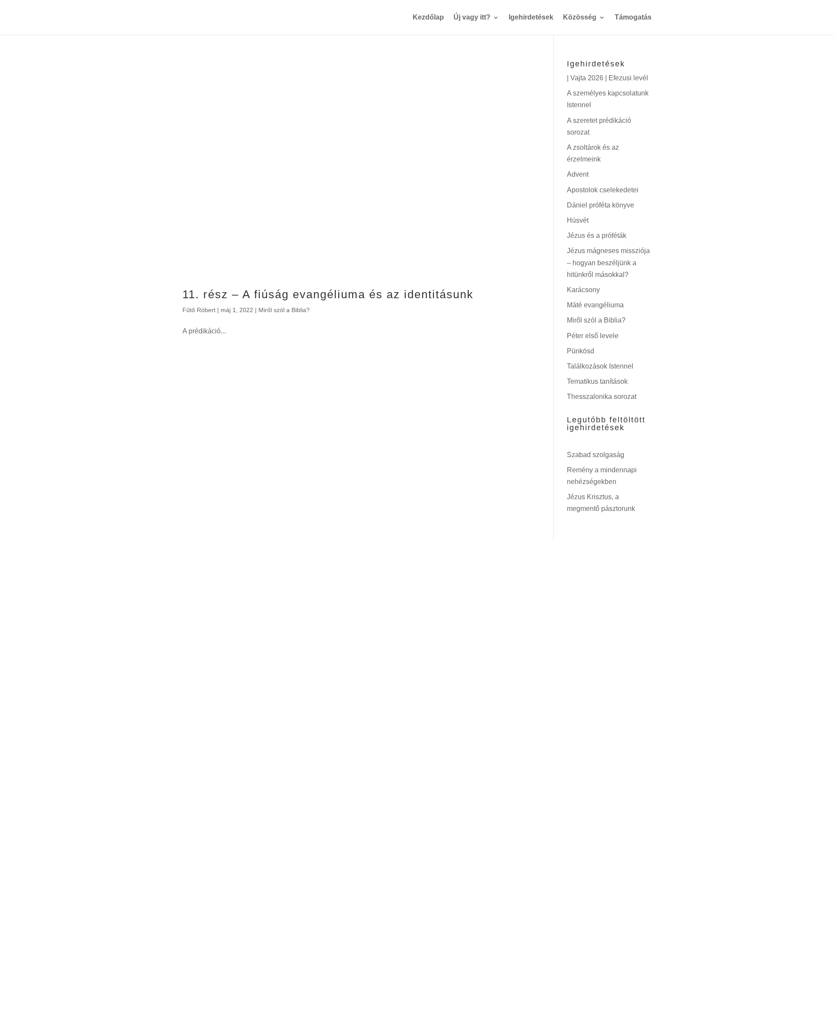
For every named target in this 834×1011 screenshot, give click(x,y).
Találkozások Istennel (600, 366)
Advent (578, 174)
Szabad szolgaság (595, 454)
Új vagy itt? (471, 17)
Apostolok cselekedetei (603, 190)
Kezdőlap (428, 17)
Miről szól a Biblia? (284, 309)
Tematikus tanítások (597, 381)
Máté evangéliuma (595, 305)
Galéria (316, 722)
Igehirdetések (531, 17)
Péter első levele (593, 335)
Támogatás (633, 17)
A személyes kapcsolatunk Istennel (536, 670)
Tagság (316, 687)
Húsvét (578, 220)
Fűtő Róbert (198, 309)
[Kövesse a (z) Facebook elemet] (404, 900)
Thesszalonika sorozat (601, 396)
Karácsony (583, 289)
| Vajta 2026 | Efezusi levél (607, 78)
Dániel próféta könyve (600, 205)
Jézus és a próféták (596, 235)
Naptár (315, 705)
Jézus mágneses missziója (520, 792)
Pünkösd (580, 351)
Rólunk (315, 653)
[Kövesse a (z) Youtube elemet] (429, 900)
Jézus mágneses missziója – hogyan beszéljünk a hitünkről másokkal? (608, 262)
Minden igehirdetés (505, 618)
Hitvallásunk (325, 670)
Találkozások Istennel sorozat (525, 653)
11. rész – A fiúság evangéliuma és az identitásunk (327, 294)
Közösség (579, 17)
